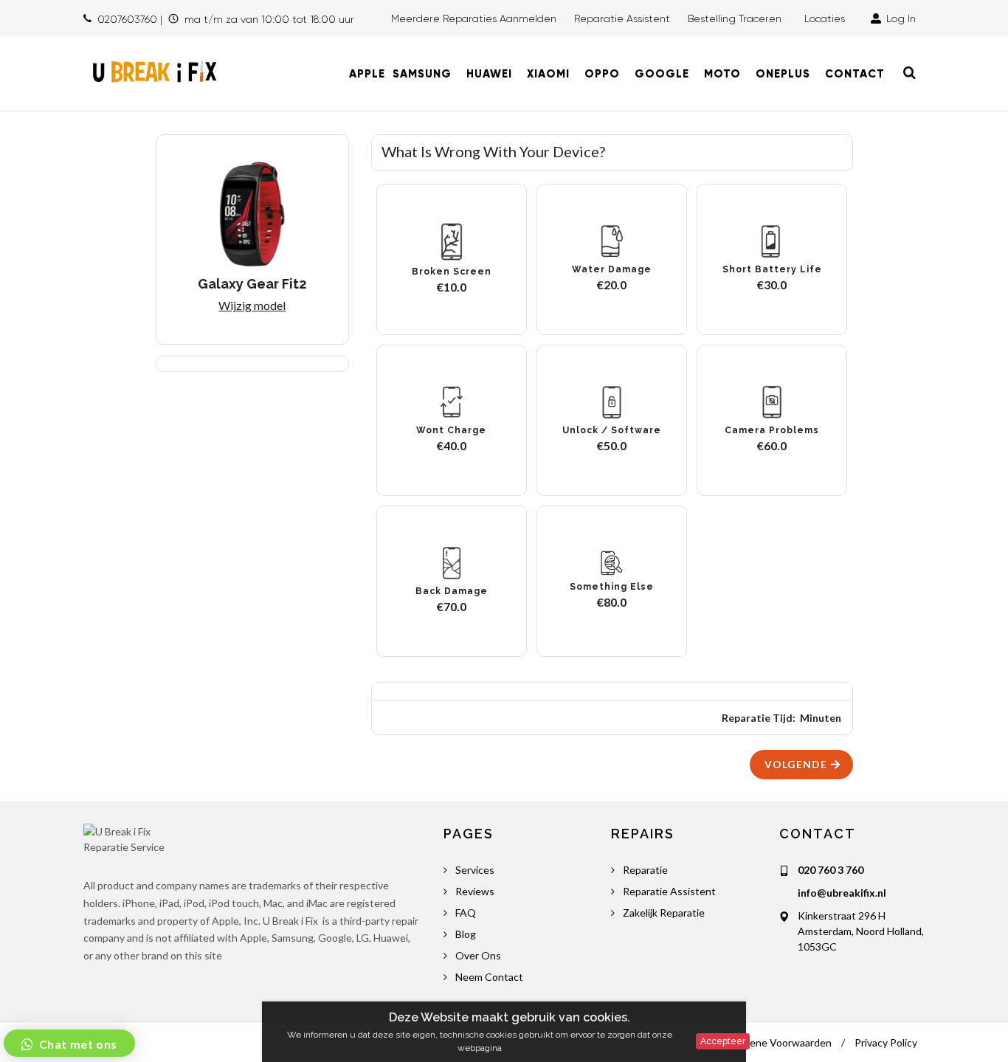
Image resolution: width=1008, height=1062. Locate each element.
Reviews (474, 891)
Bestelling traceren (736, 18)
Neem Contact (489, 976)
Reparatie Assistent (622, 18)
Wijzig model (252, 305)
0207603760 (127, 19)
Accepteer (722, 1041)
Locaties (827, 18)
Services (474, 869)
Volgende (797, 764)
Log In (899, 18)
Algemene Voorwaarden (776, 1042)
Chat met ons (76, 1044)
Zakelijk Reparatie (664, 912)
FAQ (465, 912)
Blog (465, 934)
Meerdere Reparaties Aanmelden (473, 18)
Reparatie (645, 869)
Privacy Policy (886, 1042)
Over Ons (478, 955)
